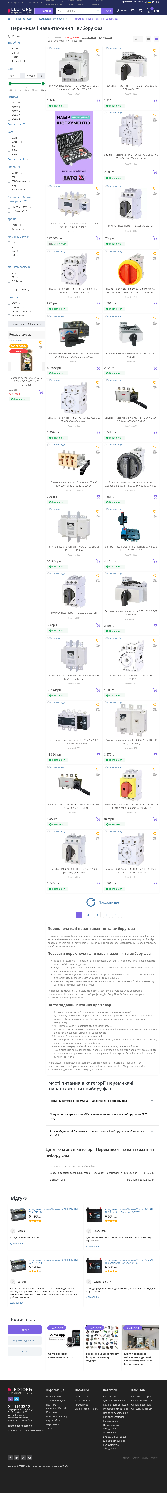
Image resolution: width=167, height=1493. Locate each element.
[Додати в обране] (40, 342)
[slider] (10, 83)
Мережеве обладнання (116, 1408)
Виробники (52, 1424)
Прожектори (82, 1404)
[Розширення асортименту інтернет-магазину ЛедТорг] (102, 1337)
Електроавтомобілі (113, 1416)
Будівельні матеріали (115, 1436)
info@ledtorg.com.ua (20, 1425)
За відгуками (72, 37)
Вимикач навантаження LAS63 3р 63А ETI (74, 612)
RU (157, 2)
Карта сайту (53, 1420)
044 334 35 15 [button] (19, 1406)
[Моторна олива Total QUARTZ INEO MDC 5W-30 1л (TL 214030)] (26, 357)
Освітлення (109, 1432)
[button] (15, 2)
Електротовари (24, 18)
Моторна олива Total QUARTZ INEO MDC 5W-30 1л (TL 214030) (26, 381)
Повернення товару (57, 1416)
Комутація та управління (53, 18)
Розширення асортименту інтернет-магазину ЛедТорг (102, 1357)
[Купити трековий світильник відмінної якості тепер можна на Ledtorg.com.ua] (140, 1337)
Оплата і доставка (141, 1404)
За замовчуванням (58, 40)
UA (153, 2)
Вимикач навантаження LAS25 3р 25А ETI (131, 225)
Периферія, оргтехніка (115, 1412)
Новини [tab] (24, 1329)
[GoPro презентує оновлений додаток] (64, 1337)
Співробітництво (54, 4)
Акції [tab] (24, 1351)
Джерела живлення (114, 1400)
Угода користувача (57, 1400)
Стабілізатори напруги (87, 1408)
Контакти (95, 4)
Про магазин (53, 1396)
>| (125, 914)
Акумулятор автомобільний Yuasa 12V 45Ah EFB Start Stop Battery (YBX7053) (129, 1211)
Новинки (77, 40)
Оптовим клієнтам (141, 1408)
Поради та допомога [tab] (24, 1340)
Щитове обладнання (114, 1440)
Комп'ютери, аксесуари (116, 1404)
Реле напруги (82, 1400)
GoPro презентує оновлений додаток (60, 1355)
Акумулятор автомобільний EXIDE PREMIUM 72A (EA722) (53, 1211)
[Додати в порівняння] (41, 347)
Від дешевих (89, 37)
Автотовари (109, 1396)
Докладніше (16, 1243)
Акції (49, 1428)
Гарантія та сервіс (76, 4)
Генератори (81, 1396)
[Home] (9, 18)
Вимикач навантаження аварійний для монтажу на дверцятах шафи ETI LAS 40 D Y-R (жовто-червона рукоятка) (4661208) (131, 292)
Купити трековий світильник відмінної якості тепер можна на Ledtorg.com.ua (138, 1359)
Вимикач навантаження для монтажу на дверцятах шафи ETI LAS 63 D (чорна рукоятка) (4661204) (131, 486)
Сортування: (55, 37)
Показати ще (109, 902)
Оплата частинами (142, 1400)
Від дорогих (105, 37)
